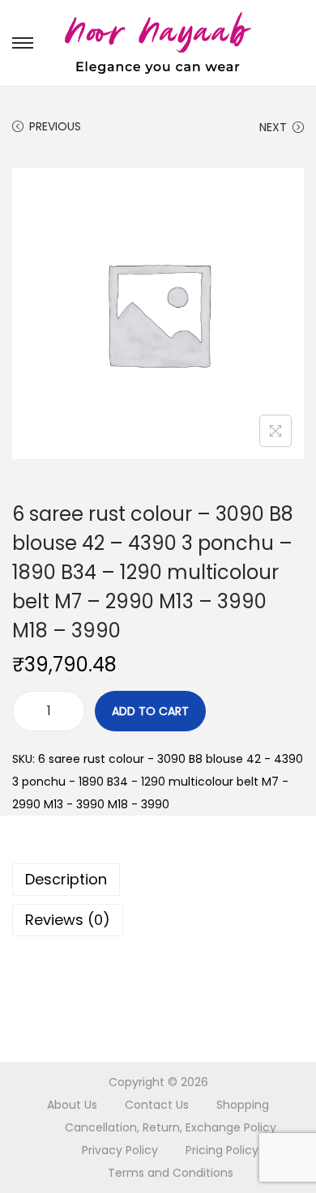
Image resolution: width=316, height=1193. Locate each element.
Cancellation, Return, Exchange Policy (170, 1127)
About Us (72, 1105)
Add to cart (150, 711)
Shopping (242, 1105)
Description (66, 879)
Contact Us (157, 1105)
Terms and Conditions (170, 1173)
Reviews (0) (67, 920)
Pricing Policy (222, 1150)
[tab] (158, 879)
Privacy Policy (120, 1150)
